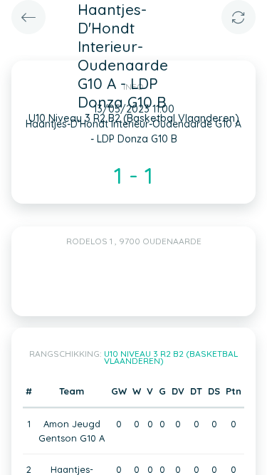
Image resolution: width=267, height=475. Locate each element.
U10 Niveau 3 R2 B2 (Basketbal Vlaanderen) (171, 357)
